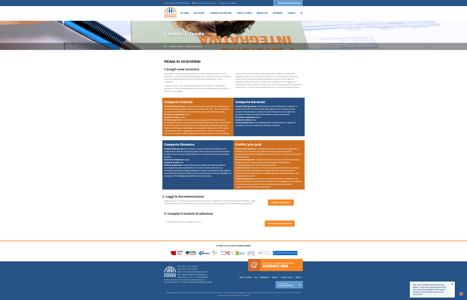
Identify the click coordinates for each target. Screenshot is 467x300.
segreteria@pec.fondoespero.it (195, 274)
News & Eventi (245, 277)
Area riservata (285, 285)
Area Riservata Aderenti (289, 3)
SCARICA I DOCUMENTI (281, 202)
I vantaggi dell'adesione (220, 13)
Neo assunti (199, 13)
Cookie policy (287, 277)
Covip (184, 277)
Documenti (278, 13)
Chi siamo (184, 13)
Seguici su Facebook (228, 3)
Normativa (264, 277)
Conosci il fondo (244, 13)
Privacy (275, 277)
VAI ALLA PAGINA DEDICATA (279, 223)
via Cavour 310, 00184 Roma (178, 3)
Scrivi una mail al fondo (205, 3)
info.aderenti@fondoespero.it (195, 272)
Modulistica (262, 13)
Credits (298, 277)
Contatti (292, 13)
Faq (255, 277)
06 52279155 (193, 269)
